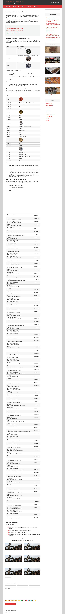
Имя (6, 584)
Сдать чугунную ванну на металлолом (52, 74)
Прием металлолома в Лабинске (12, 562)
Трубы (47, 120)
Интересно (48, 107)
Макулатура (48, 109)
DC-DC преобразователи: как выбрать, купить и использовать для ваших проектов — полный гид (53, 24)
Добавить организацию (55, 2)
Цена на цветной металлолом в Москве (15, 30)
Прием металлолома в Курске (12, 550)
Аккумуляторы (49, 103)
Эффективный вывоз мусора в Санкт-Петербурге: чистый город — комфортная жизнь (52, 29)
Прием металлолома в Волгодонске (10, 576)
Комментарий (7, 588)
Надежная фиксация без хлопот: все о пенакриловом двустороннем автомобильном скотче (53, 38)
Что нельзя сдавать (11, 33)
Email (18, 584)
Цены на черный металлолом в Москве (15, 28)
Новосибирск (28, 6)
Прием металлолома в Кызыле (31, 550)
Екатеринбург (35, 6)
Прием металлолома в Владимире (32, 575)
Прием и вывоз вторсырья (14, 2)
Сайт (30, 584)
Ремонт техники (49, 116)
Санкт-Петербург (21, 6)
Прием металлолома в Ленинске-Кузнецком (31, 563)
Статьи (47, 118)
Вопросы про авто (49, 105)
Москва (14, 6)
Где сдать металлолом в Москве (13, 32)
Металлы (48, 112)
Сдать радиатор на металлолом (51, 53)
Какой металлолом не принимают (51, 84)
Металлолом (8, 6)
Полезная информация (50, 114)
